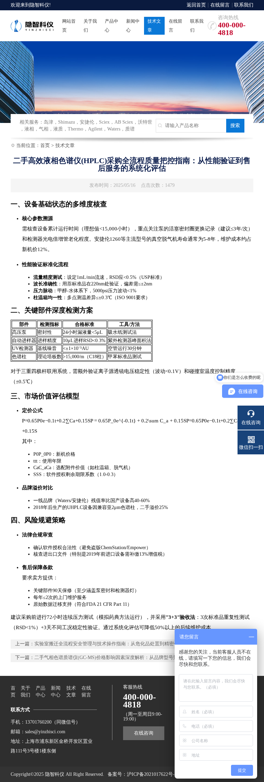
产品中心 (40, 691)
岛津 (48, 122)
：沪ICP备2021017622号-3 (149, 774)
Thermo (75, 129)
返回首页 (196, 5)
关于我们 (25, 691)
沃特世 (145, 122)
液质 (58, 129)
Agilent (95, 129)
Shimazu (66, 122)
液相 (29, 129)
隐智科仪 (39, 5)
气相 (43, 129)
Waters (113, 129)
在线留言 (220, 5)
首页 (45, 145)
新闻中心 (55, 691)
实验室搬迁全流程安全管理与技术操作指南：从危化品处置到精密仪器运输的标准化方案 (128, 643)
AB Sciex (123, 122)
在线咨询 (143, 733)
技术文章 (65, 145)
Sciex (104, 122)
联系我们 (243, 5)
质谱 (130, 129)
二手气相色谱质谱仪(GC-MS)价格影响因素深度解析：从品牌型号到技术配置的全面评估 (127, 657)
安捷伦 (87, 122)
